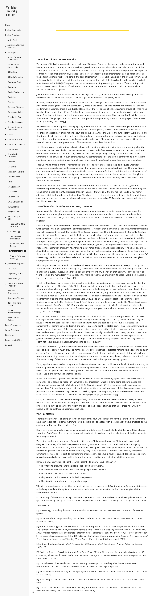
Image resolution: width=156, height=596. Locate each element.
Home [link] (7, 25)
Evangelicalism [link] (14, 187)
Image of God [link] (13, 211)
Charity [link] (11, 102)
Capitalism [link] (12, 97)
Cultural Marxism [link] (15, 139)
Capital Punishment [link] (16, 92)
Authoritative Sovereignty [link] (13, 65)
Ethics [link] (10, 182)
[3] (110, 198)
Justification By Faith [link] (16, 263)
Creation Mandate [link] (15, 122)
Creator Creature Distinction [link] (15, 128)
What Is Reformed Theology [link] (17, 257)
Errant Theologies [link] (13, 325)
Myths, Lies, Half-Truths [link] (17, 244)
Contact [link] (8, 345)
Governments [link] (13, 196)
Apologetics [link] (13, 52)
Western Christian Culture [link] (15, 318)
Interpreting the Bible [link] (14, 217)
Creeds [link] (10, 134)
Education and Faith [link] (16, 172)
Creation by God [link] (14, 117)
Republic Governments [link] (13, 291)
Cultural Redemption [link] (16, 144)
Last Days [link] (12, 268)
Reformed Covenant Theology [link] (16, 284)
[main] (92, 24)
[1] (62, 83)
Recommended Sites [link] (13, 340)
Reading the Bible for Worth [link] (17, 225)
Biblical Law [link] (12, 72)
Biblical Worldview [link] (15, 77)
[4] (147, 254)
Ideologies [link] (9, 335)
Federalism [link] (12, 191)
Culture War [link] (13, 149)
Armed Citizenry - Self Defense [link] (15, 58)
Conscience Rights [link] (15, 112)
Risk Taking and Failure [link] (14, 304)
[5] (74, 278)
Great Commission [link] (15, 202)
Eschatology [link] (15, 231)
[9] (116, 394)
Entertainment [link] (14, 176)
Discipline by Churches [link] (13, 155)
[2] (64, 121)
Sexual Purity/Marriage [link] (14, 311)
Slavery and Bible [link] (17, 251)
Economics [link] (12, 167)
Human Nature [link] (14, 207)
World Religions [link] (12, 330)
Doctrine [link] (11, 161)
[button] (153, 3)
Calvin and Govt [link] (14, 82)
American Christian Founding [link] (16, 46)
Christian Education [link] (16, 107)
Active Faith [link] (12, 40)
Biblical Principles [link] (12, 35)
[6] (71, 305)
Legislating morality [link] (16, 273)
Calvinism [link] (12, 87)
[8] (88, 349)
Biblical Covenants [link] (13, 30)
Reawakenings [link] (14, 278)
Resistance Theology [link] (16, 298)
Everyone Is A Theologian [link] (15, 237)
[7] (58, 311)
